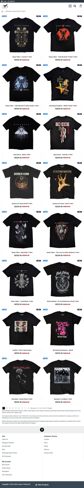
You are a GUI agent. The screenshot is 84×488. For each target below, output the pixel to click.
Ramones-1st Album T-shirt (63, 399)
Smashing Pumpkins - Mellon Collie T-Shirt (63, 106)
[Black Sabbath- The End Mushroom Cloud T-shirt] (62, 279)
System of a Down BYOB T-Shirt (22, 203)
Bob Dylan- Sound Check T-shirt (22, 399)
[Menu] (70, 6)
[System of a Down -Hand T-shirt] (62, 181)
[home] (2, 11)
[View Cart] (80, 6)
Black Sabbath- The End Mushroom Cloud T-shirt (63, 301)
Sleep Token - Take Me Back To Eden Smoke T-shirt (22, 106)
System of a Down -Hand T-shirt (63, 203)
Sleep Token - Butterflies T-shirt (22, 252)
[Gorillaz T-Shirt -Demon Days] (21, 328)
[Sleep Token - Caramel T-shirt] (21, 34)
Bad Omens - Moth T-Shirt (22, 154)
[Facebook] (42, 430)
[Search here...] (74, 6)
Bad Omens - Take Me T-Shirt (63, 154)
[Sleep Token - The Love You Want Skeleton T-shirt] (62, 230)
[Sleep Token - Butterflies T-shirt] (21, 230)
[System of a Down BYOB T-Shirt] (21, 181)
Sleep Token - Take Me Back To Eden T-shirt (63, 57)
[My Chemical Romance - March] (62, 328)
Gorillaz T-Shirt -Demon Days (21, 350)
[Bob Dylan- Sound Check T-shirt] (21, 377)
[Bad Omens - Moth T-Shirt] (21, 132)
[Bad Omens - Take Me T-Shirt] (62, 132)
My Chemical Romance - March (63, 350)
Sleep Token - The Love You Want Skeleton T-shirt (63, 252)
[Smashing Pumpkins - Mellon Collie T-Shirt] (62, 83)
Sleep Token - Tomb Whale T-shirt (22, 301)
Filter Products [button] (43, 485)
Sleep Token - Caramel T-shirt (22, 57)
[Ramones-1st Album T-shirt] (62, 377)
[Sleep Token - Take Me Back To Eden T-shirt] (62, 34)
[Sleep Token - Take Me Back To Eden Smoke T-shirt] (21, 83)
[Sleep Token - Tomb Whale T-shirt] (21, 279)
